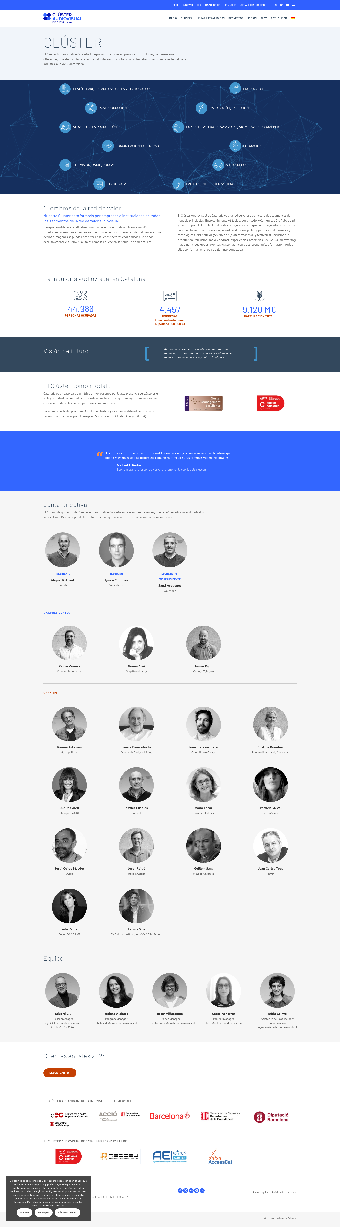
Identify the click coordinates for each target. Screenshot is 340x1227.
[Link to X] (276, 5)
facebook (180, 1190)
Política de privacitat (284, 1192)
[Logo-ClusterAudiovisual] (62, 19)
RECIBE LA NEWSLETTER (187, 4)
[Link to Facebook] (270, 5)
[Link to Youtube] (287, 5)
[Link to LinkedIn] (294, 5)
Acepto (24, 1212)
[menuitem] (187, 5)
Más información (67, 1212)
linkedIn (202, 1190)
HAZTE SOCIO (212, 4)
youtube (196, 1190)
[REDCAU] (119, 1156)
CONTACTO (230, 4)
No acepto (44, 1212)
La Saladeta (291, 1218)
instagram (191, 1190)
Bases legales (261, 1192)
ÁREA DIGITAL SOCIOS (252, 4)
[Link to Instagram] (282, 5)
